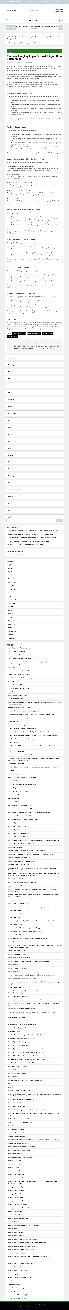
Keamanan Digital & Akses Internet (17, 826)
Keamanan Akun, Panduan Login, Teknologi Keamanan (23, 819)
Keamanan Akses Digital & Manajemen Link (20, 809)
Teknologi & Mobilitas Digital (16, 1194)
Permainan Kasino (13, 1021)
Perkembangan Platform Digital (16, 1017)
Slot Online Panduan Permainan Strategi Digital (21, 1099)
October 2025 (11, 596)
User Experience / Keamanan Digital (18, 1295)
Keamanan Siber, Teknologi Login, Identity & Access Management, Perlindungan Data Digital (33, 840)
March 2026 (11, 579)
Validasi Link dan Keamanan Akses (17, 1298)
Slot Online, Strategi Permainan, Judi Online (20, 1119)
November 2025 (12, 593)
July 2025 (10, 607)
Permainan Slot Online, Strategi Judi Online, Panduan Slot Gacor (25, 1035)
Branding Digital (12, 681)
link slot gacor (12, 386)
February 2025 (11, 624)
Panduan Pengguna (13, 964)
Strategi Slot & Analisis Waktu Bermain (18, 1143)
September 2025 (12, 600)
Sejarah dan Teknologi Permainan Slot (18, 1073)
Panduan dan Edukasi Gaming (16, 935)
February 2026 (11, 582)
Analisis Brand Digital (14, 655)
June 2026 (10, 568)
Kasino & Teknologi (13, 781)
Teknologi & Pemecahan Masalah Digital (19, 1201)
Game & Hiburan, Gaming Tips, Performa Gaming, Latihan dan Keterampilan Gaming (31, 714)
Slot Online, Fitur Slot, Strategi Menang (18, 1103)
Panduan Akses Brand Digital (16, 914)
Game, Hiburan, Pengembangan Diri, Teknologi (20, 755)
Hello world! (28, 555)
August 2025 (11, 603)
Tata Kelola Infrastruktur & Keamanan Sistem (20, 1157)
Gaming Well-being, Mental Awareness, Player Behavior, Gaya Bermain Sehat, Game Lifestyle (33, 767)
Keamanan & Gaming (13, 798)
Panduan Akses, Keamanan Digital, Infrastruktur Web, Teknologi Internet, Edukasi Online (32, 921)
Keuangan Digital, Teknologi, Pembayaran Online (21, 861)
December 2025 (12, 589)
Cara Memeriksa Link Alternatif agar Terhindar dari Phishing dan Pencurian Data (30, 534)
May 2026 (10, 572)
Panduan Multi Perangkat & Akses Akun (19, 957)
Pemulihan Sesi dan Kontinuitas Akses (18, 996)
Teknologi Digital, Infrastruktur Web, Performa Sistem (23, 1239)
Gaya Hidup (11, 770)
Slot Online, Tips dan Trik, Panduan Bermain (20, 1122)
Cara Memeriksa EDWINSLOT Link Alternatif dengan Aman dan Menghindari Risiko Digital (33, 530)
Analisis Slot (11, 667)
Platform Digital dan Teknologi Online (18, 1045)
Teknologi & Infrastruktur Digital (16, 1171)
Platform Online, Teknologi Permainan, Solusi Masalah (23, 1056)
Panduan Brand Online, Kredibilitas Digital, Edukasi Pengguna (25, 931)
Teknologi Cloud (12, 1222)
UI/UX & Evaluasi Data (14, 1284)
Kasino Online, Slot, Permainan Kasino (18, 791)
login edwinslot (47, 333)
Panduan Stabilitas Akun (14, 987)
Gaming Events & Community (16, 763)
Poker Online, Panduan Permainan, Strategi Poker (21, 1063)
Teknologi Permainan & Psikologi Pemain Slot (20, 1263)
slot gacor (10, 448)
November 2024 (12, 634)
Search (8, 517)
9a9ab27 (11, 62)
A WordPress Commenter (15, 555)
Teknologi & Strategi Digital (15, 1215)
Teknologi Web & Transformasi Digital (18, 1270)
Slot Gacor (11, 399)
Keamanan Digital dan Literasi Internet (18, 830)
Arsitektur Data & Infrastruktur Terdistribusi (20, 671)
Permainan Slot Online (14, 1031)
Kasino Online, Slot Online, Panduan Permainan (21, 788)
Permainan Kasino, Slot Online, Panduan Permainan (22, 1024)
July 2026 (10, 565)
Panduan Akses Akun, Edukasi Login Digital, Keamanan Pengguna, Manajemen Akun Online (33, 907)
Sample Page (32, 20)
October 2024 (11, 638)
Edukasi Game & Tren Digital (16, 698)
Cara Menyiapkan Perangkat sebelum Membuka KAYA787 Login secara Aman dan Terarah (33, 537)
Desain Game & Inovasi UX (15, 692)
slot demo (10, 462)
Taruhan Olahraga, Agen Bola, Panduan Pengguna (21, 1146)
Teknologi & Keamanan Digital (16, 1187)
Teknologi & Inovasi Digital (15, 1178)
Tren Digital (11, 1281)
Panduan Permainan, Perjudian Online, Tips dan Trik (22, 978)
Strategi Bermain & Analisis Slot (17, 1136)
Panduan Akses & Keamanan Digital (18, 903)
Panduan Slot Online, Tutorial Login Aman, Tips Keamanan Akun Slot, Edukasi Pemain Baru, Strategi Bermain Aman (33, 51)
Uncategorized (12, 1291)
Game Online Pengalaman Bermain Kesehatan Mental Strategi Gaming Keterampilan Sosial (33, 735)
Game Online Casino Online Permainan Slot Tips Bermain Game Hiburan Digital (30, 732)
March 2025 (11, 620)
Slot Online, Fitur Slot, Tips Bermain (18, 1106)
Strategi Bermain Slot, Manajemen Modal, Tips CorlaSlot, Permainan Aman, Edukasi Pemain (33, 1140)
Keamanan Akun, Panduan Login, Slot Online (20, 816)
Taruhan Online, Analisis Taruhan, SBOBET (19, 1150)
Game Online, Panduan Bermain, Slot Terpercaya (21, 739)
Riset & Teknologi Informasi (15, 1070)
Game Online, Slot (13, 742)
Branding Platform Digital (15, 685)
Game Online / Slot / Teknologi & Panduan (19, 725)
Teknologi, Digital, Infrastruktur (16, 1274)
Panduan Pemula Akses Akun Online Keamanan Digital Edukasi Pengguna (28, 961)
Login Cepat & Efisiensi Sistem (16, 886)
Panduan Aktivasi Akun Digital (16, 924)
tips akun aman (12, 336)
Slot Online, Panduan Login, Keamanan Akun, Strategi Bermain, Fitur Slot (28, 1110)
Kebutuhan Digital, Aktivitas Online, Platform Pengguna (23, 844)
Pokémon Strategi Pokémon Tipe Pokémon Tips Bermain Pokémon (26, 1059)
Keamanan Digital (13, 823)
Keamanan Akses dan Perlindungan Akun (19, 805)
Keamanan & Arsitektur (14, 795)
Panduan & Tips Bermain (14, 900)
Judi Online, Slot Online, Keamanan (17, 774)
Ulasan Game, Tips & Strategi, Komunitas (19, 1288)
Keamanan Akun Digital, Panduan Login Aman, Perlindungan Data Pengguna (29, 812)
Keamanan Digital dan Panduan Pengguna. (19, 833)
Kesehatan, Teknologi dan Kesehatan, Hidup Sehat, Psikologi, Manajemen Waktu (30, 854)
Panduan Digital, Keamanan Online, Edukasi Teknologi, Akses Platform (27, 938)
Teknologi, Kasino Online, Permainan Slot (19, 1277)
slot (9, 392)
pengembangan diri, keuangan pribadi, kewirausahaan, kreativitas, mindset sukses (30, 1000)
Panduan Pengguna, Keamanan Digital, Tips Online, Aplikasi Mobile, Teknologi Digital (31, 975)
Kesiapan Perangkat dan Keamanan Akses (19, 857)
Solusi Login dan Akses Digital (16, 1133)
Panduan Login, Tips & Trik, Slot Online (18, 950)
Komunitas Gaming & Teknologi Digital (18, 864)
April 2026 (10, 575)
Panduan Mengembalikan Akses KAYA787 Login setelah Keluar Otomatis (42, 2)
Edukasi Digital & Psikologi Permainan (18, 695)
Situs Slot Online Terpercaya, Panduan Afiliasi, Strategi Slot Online (26, 1080)
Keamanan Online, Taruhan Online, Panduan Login (21, 837)
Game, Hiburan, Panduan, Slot (16, 751)
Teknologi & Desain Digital (15, 1160)
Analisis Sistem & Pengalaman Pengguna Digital (21, 658)
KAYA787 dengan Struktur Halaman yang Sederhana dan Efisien (25, 544)
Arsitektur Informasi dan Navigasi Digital (19, 674)
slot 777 (10, 427)
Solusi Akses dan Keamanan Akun (17, 1129)
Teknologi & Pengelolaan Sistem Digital (19, 1208)
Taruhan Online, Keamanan (15, 1153)
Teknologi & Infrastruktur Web (16, 1174)
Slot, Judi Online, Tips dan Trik (16, 1126)
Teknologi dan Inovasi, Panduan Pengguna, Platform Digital (24, 1225)
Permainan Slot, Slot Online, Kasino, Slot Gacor (21, 1038)
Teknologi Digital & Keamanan (16, 1235)
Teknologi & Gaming (13, 1167)
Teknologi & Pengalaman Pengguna (17, 1204)
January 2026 (11, 586)
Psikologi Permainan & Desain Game (18, 1066)
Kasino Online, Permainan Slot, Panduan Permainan (22, 784)
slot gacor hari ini (13, 497)
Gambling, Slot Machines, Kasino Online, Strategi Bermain (24, 711)
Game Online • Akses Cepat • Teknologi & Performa (22, 728)
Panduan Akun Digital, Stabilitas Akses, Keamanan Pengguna (25, 928)
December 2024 (12, 631)
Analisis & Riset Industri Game (16, 651)
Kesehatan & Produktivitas (15, 847)
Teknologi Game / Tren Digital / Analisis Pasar (21, 1249)
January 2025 (11, 627)
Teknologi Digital (12, 1228)
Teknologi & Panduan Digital (15, 1197)
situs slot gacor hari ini (14, 490)
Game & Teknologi (13, 721)
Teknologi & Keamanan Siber (16, 1190)
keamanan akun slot (34, 333)
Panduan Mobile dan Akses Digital (17, 954)
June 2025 (10, 610)
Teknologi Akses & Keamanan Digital (18, 1218)
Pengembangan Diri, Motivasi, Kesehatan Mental (21, 1008)
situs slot (10, 434)
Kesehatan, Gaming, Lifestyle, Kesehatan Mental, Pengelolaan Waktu (27, 850)
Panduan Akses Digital (14, 917)
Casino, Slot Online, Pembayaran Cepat (18, 688)
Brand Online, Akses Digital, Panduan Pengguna (21, 678)
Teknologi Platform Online (15, 1267)
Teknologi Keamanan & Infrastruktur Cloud (19, 1260)
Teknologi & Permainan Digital (16, 1211)
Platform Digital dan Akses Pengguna (18, 1042)
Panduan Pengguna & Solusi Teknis (17, 968)
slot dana (10, 455)
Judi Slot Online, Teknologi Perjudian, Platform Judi (22, 777)
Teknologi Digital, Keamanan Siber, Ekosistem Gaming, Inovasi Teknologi (28, 1242)
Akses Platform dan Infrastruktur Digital (19, 648)
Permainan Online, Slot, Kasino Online (18, 1028)
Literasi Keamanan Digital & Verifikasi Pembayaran (22, 882)
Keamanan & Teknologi (14, 802)
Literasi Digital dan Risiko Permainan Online (20, 879)
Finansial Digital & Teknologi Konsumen (19, 707)
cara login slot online (19, 333)
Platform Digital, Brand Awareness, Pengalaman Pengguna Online (26, 1049)
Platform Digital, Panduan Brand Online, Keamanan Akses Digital (26, 1052)
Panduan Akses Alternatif (15, 910)
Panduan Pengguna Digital (15, 971)
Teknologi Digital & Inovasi (15, 1232)
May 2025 (10, 614)
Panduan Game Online (14, 942)
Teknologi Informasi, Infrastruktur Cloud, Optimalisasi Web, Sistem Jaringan (29, 1256)
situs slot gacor (12, 413)
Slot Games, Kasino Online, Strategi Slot (19, 1090)
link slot (10, 406)
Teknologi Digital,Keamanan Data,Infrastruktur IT (21, 1246)
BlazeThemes (31, 1306)
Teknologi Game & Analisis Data (17, 1253)
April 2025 (10, 617)
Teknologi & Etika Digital (14, 1164)
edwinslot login (23, 323)
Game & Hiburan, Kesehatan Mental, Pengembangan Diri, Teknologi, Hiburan (29, 718)
